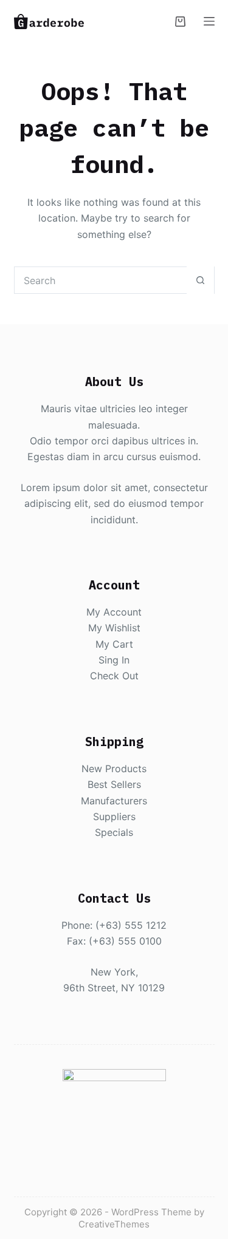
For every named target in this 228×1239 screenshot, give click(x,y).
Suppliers (114, 816)
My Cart (114, 644)
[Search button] (200, 280)
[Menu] (209, 21)
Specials (114, 832)
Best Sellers (114, 784)
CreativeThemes (114, 1224)
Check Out (114, 676)
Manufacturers (114, 801)
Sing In (114, 660)
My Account (114, 612)
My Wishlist (114, 628)
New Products (114, 768)
